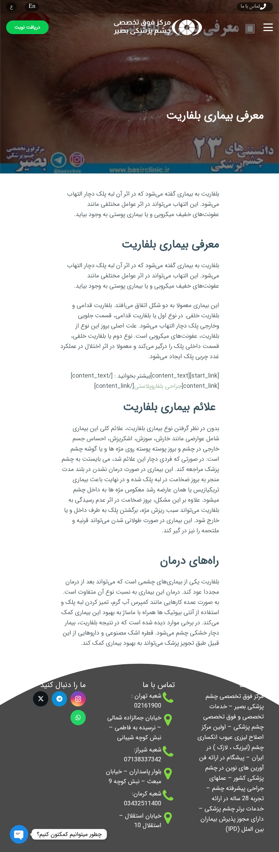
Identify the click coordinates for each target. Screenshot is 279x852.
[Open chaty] (19, 834)
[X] (40, 698)
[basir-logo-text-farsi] (156, 27)
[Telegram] (59, 698)
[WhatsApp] (78, 717)
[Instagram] (78, 698)
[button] (268, 27)
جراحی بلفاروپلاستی (158, 386)
